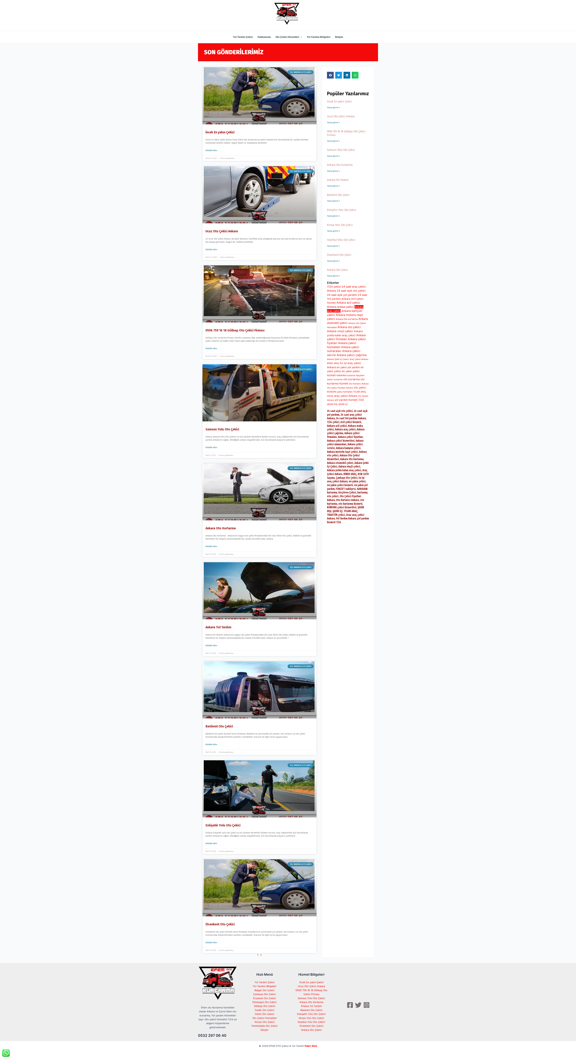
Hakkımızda (264, 37)
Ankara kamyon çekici (348, 448)
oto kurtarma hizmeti (350, 503)
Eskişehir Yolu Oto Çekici (223, 825)
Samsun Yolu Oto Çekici (222, 429)
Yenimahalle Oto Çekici (264, 1025)
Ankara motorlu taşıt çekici (342, 452)
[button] (330, 75)
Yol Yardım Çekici (243, 37)
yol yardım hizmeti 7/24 (349, 399)
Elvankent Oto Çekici (220, 924)
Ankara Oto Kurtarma (221, 528)
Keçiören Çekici (347, 492)
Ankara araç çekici (345, 429)
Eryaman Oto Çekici (264, 998)
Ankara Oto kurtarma (347, 319)
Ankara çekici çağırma (352, 355)
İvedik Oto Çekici (264, 1010)
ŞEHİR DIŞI (332, 404)
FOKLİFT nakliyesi (346, 489)
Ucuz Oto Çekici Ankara (222, 231)
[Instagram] (366, 1005)
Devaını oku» (211, 150)
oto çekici (360, 387)
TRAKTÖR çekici (336, 515)
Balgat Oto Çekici (264, 990)
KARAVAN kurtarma (345, 375)
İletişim (339, 37)
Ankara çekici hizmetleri (340, 440)
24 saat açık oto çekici (351, 290)
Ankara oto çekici (349, 327)
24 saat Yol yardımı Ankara (351, 418)
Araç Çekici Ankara (359, 359)
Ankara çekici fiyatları (350, 437)
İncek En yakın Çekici (220, 132)
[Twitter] (358, 1005)
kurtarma (338, 379)
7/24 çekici (334, 286)
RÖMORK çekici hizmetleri (339, 391)
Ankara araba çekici (340, 307)
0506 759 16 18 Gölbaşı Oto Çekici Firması (235, 330)
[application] (300, 37)
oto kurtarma (351, 379)
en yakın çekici (357, 481)
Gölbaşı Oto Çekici (264, 1005)
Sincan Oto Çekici (264, 1021)
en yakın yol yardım (348, 367)
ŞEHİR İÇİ (343, 404)
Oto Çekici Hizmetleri (287, 37)
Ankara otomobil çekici (340, 463)
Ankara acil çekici (348, 302)
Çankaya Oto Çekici (346, 477)
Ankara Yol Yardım (218, 627)
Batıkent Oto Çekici (219, 726)
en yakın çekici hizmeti (340, 485)
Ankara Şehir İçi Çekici (338, 359)
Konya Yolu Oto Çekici (340, 225)
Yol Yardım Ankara (346, 518)
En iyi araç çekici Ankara (345, 479)
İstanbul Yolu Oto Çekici (341, 239)
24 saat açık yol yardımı (342, 294)
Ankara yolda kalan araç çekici (344, 470)
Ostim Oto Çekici (264, 1013)
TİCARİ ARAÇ (359, 391)
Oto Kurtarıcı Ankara (359, 383)
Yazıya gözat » (333, 107)
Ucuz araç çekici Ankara (342, 395)
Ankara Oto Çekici (337, 270)
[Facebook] (350, 1005)
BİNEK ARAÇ (333, 363)
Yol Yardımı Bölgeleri (318, 37)
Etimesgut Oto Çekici (264, 1002)
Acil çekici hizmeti (350, 422)
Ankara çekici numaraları (345, 442)
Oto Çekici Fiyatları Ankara (340, 387)
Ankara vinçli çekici (340, 331)
